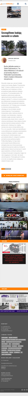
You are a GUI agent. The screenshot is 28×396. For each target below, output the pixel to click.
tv (21, 352)
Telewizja (16, 352)
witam (3, 341)
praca (11, 352)
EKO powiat (4, 344)
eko (10, 344)
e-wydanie (4, 348)
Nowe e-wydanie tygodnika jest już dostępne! (13, 339)
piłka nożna (5, 352)
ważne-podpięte (13, 337)
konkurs (4, 350)
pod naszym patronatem (14, 348)
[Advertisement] (14, 165)
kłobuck (14, 346)
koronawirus (15, 344)
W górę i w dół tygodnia (14, 350)
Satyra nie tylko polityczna (13, 341)
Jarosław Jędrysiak (13, 58)
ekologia (20, 346)
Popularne (8, 168)
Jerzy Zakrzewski (6, 354)
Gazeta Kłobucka (6, 346)
